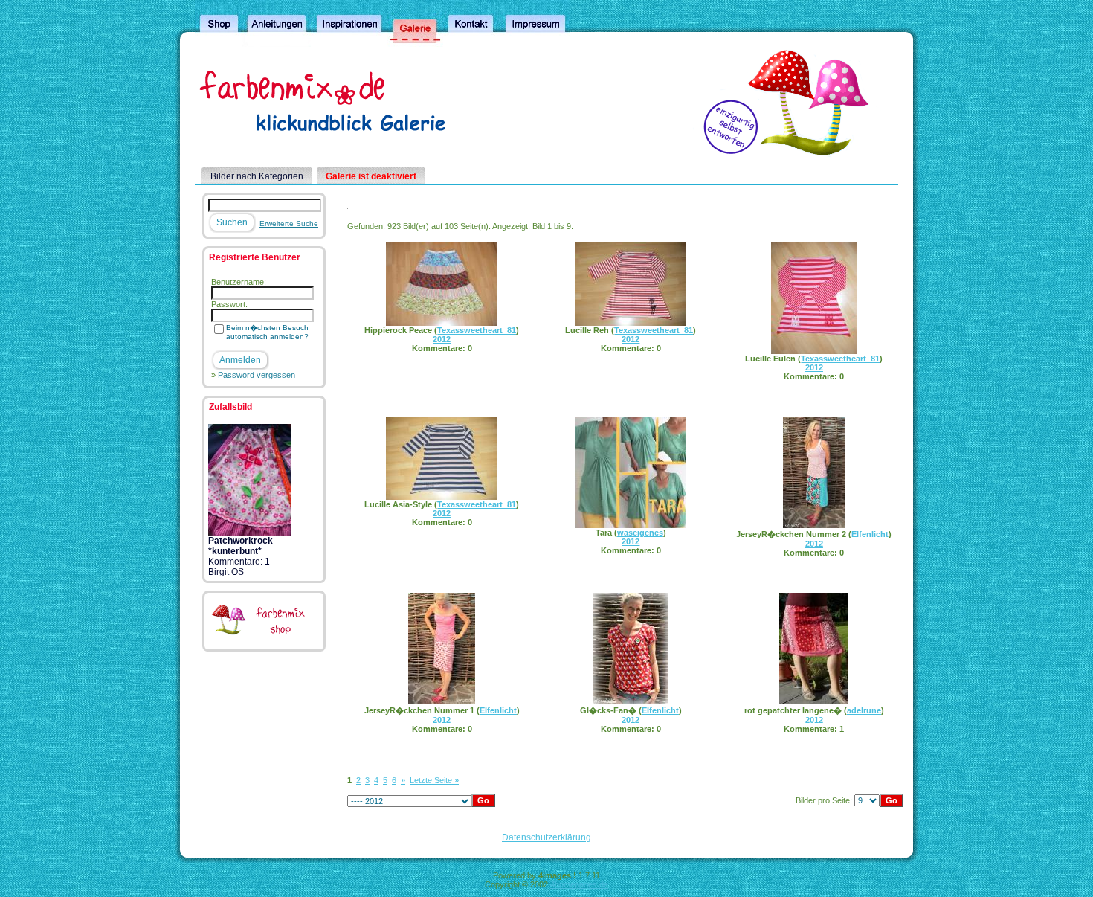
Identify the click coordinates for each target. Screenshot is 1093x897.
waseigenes (640, 532)
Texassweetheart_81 (476, 330)
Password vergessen (256, 374)
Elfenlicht (870, 534)
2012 (442, 339)
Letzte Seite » (434, 780)
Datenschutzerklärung (546, 837)
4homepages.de (579, 884)
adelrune (864, 710)
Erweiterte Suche (288, 223)
